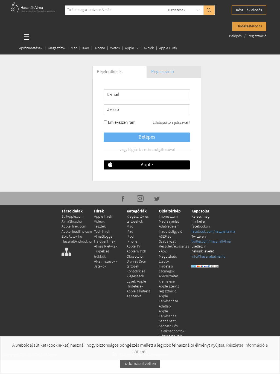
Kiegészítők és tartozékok (138, 219)
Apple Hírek (168, 48)
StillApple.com (72, 216)
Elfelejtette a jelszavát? (171, 122)
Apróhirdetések (31, 48)
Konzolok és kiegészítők (136, 274)
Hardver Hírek (104, 241)
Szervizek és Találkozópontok (171, 329)
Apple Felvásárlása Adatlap (168, 301)
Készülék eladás (249, 10)
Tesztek (100, 226)
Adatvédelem (169, 226)
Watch (115, 48)
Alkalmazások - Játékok (105, 264)
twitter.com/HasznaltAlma (211, 241)
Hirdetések (176, 10)
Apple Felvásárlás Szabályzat (167, 316)
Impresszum (168, 216)
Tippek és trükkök (101, 254)
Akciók (149, 48)
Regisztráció (257, 36)
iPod (130, 236)
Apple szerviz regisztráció (169, 289)
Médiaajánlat (169, 221)
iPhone (99, 48)
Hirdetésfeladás (249, 26)
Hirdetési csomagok (167, 269)
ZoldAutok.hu (72, 236)
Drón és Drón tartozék (136, 264)
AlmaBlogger (103, 236)
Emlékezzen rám (121, 122)
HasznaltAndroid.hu (77, 241)
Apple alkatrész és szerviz (138, 294)
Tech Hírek (102, 231)
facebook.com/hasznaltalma (213, 231)
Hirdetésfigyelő (170, 231)
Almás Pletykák (106, 246)
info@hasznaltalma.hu (208, 256)
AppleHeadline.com (77, 231)
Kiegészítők (57, 48)
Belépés (236, 36)
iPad (85, 48)
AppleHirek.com (74, 226)
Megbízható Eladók (168, 259)
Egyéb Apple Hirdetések (136, 284)
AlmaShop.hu (72, 221)
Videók (99, 221)
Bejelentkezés (109, 72)
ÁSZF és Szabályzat (167, 239)
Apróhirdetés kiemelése (169, 279)
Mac (74, 48)
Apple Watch (136, 251)
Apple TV (132, 48)
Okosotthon (135, 256)
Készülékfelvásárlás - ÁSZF (174, 249)
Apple (147, 165)
